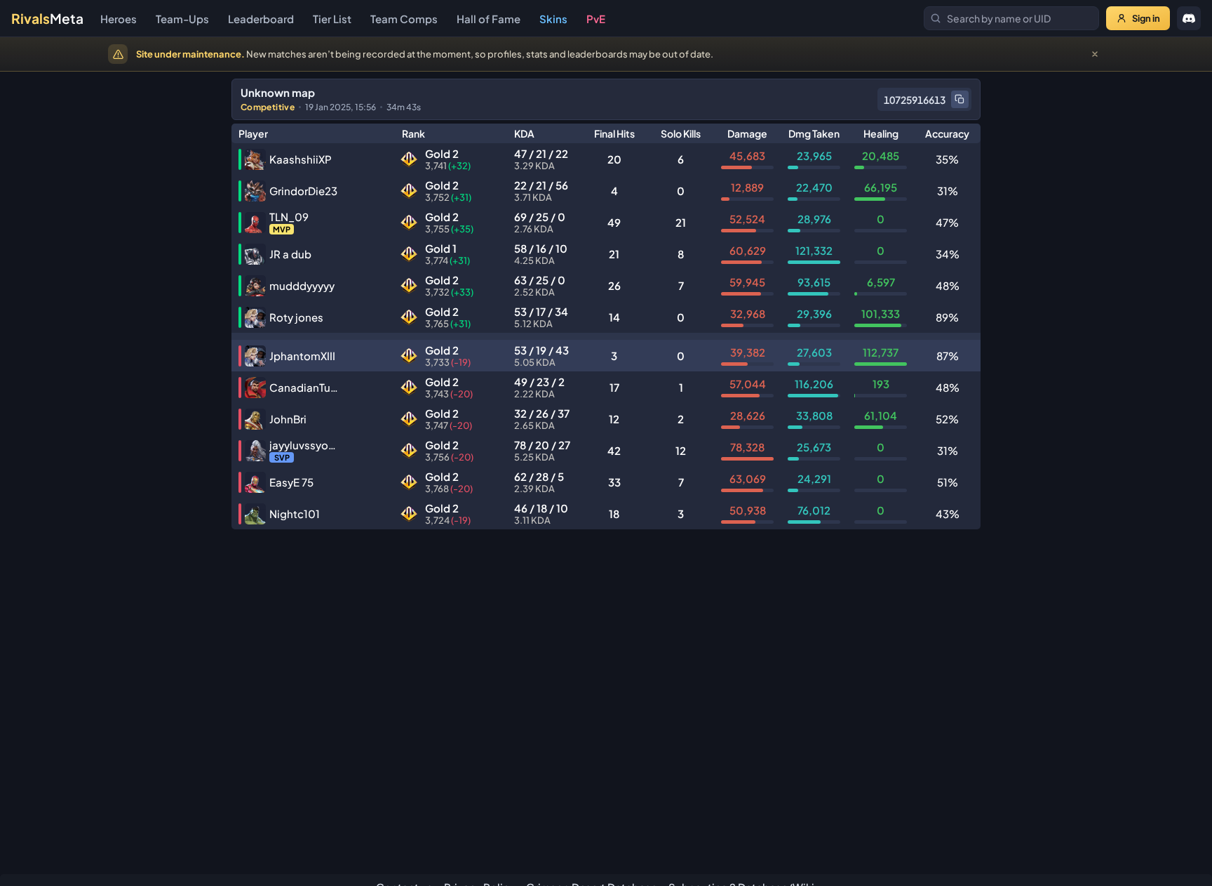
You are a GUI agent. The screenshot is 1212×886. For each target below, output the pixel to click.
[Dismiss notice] (1095, 54)
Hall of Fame (488, 18)
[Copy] (960, 99)
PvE (595, 18)
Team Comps (404, 18)
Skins (553, 18)
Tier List (332, 18)
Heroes (118, 18)
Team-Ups (182, 18)
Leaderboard (261, 18)
